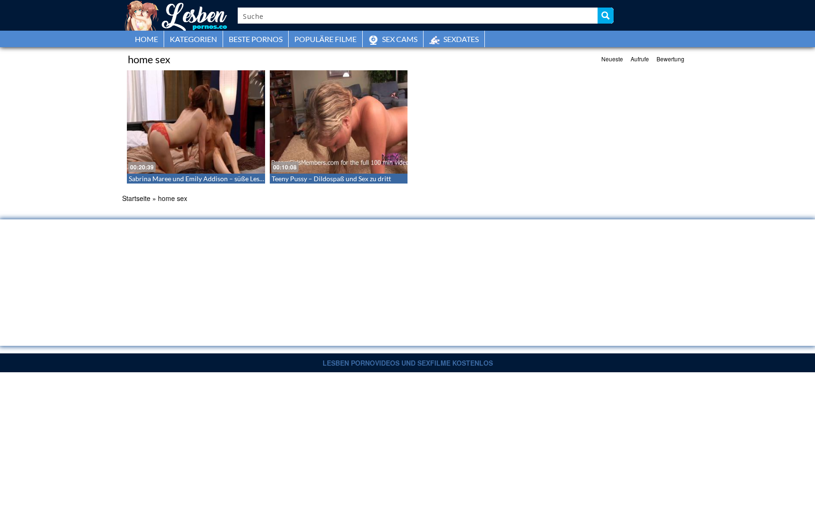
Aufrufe (640, 59)
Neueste (612, 59)
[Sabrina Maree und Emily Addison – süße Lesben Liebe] (196, 122)
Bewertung (670, 59)
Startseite (136, 198)
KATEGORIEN (193, 38)
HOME (146, 38)
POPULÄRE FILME (325, 38)
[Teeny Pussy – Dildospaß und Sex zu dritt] (339, 122)
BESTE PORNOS (256, 38)
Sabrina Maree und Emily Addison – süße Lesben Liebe (208, 179)
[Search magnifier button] (606, 16)
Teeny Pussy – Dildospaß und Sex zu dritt (331, 179)
